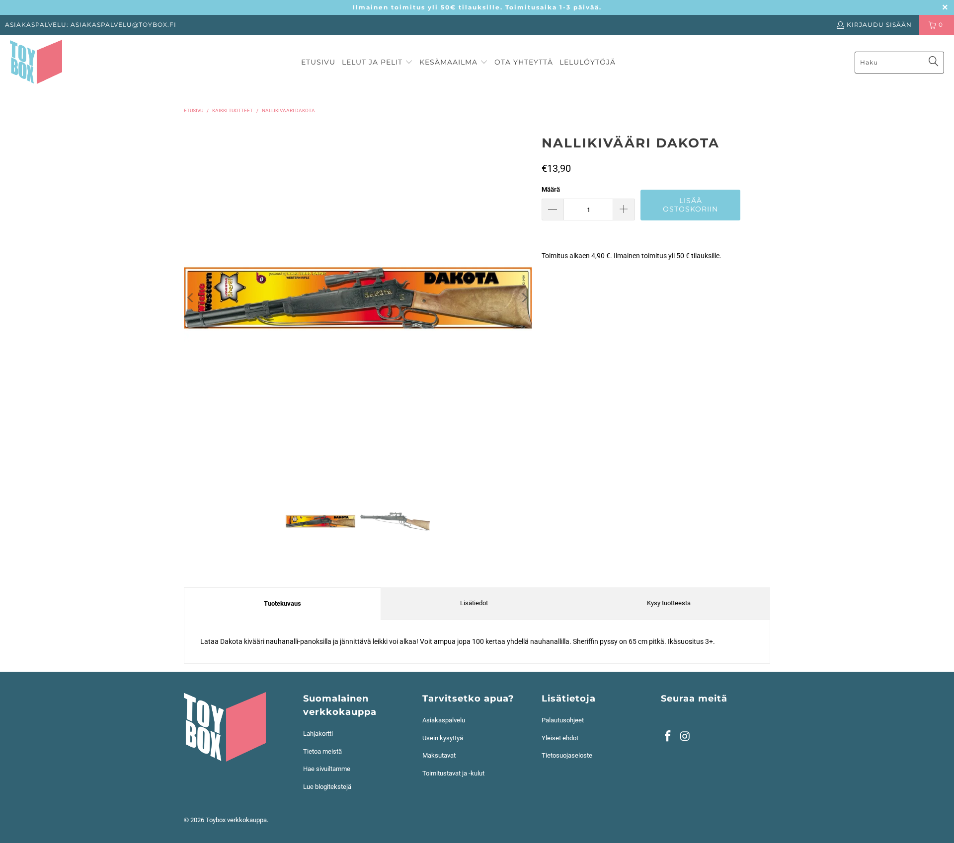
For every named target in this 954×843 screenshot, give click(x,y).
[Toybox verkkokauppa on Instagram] (685, 736)
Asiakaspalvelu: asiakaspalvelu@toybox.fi (90, 24)
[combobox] (899, 62)
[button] (377, 62)
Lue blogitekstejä (327, 786)
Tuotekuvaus (282, 603)
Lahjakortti (318, 733)
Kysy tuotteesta (669, 603)
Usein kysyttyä (442, 738)
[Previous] (191, 298)
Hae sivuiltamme (326, 769)
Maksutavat (439, 755)
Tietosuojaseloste (567, 755)
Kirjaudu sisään (879, 24)
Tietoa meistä (322, 751)
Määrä (551, 189)
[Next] (524, 298)
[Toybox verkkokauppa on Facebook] (668, 736)
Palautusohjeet (563, 720)
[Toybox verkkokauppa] (36, 62)
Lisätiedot (474, 603)
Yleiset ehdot (560, 738)
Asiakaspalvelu (443, 720)
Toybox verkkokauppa (236, 820)
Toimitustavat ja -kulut (453, 773)
